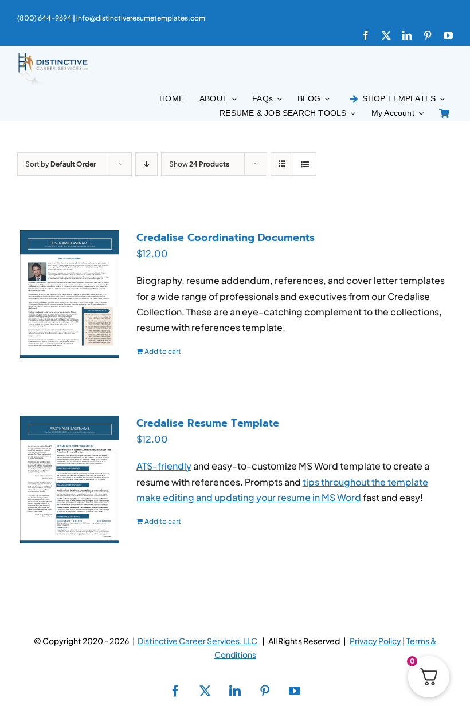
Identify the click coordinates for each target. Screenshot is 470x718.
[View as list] (304, 164)
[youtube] (448, 35)
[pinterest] (427, 35)
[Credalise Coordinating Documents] (69, 294)
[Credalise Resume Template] (69, 479)
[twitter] (386, 35)
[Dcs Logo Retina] (52, 56)
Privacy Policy (375, 641)
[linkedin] (407, 35)
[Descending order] (146, 164)
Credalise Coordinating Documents (225, 238)
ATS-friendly (163, 466)
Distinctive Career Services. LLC (198, 641)
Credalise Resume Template (207, 423)
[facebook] (365, 35)
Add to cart (162, 351)
